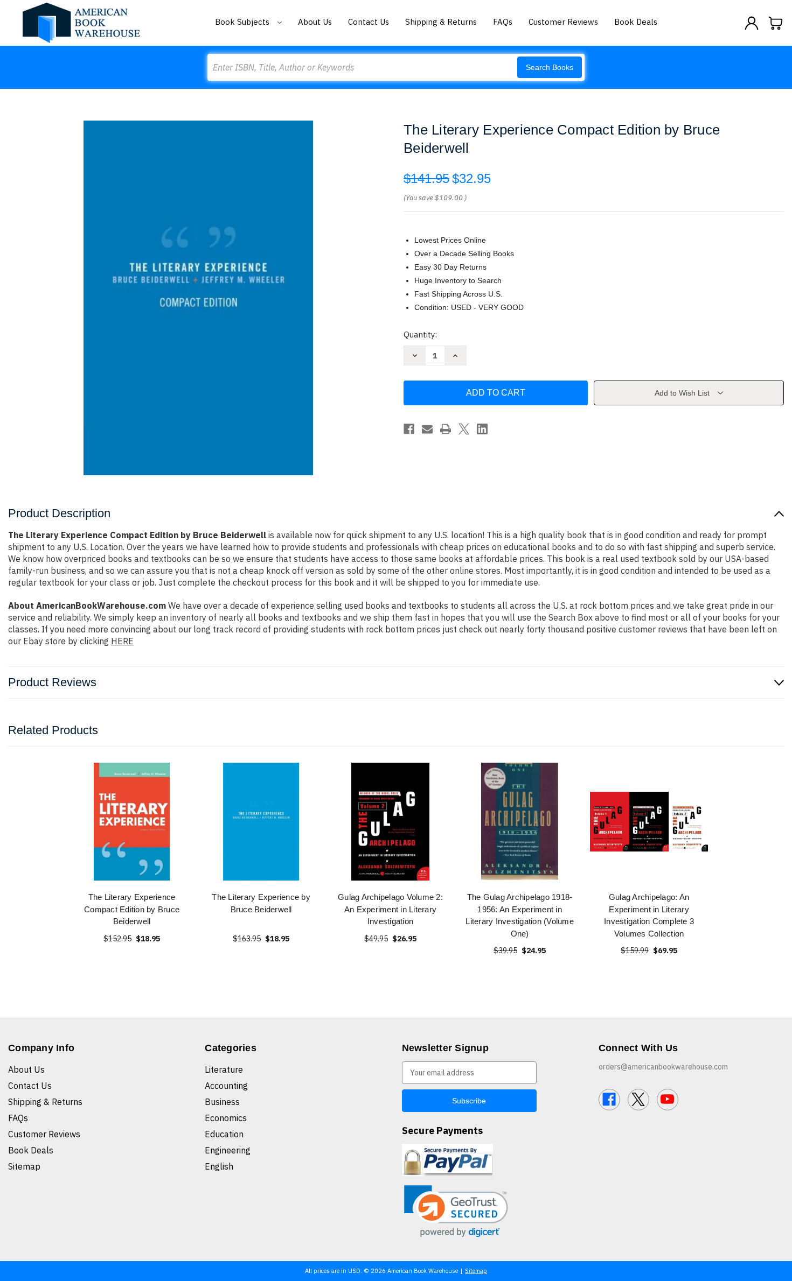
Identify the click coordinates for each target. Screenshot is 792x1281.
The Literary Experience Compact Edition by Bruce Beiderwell (131, 909)
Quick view (132, 822)
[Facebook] (409, 429)
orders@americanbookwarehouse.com (663, 1067)
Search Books (549, 67)
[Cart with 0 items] (776, 23)
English (219, 1166)
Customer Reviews (563, 22)
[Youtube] (667, 1099)
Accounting (226, 1085)
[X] (463, 429)
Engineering (228, 1150)
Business (222, 1101)
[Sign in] (752, 23)
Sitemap (24, 1166)
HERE (122, 641)
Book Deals (635, 22)
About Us (315, 22)
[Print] (445, 429)
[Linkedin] (482, 429)
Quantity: (420, 334)
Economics (226, 1118)
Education (224, 1134)
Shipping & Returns (441, 22)
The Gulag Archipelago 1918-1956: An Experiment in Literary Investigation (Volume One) (520, 915)
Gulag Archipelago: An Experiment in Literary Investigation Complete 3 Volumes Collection (649, 915)
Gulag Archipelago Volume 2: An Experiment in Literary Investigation (390, 909)
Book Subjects (243, 22)
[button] (456, 1211)
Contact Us (368, 22)
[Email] (427, 429)
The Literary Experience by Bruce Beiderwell (261, 903)
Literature (224, 1069)
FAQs (502, 22)
